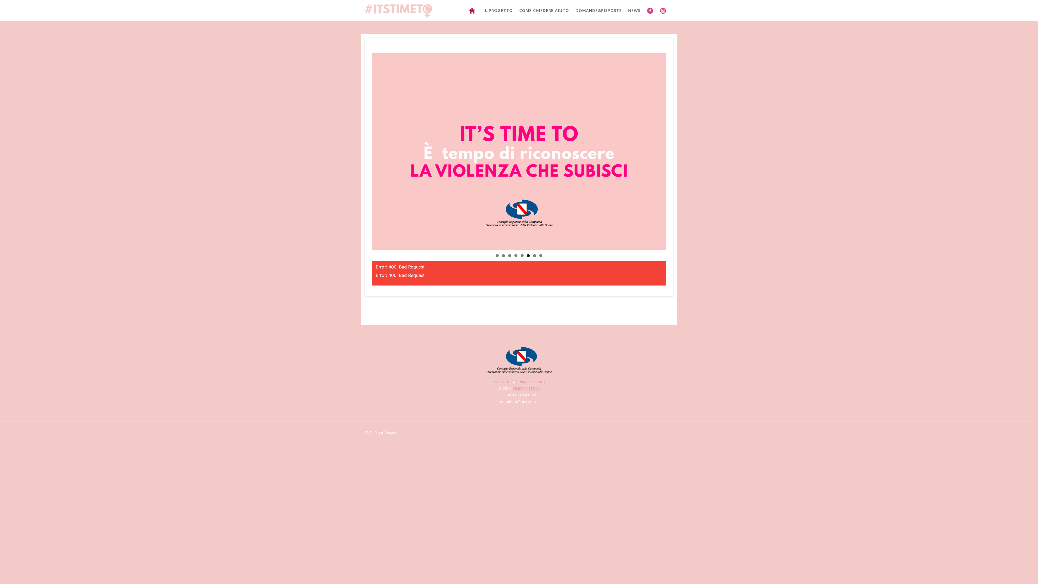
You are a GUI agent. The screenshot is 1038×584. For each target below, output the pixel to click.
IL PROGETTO (498, 10)
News (634, 10)
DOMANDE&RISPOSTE (598, 10)
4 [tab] (515, 255)
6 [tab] (528, 255)
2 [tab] (503, 255)
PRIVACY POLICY (531, 381)
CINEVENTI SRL (526, 388)
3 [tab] (509, 255)
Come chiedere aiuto (544, 10)
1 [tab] (497, 255)
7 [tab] (534, 255)
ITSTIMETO (501, 381)
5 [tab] (522, 255)
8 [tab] (540, 255)
